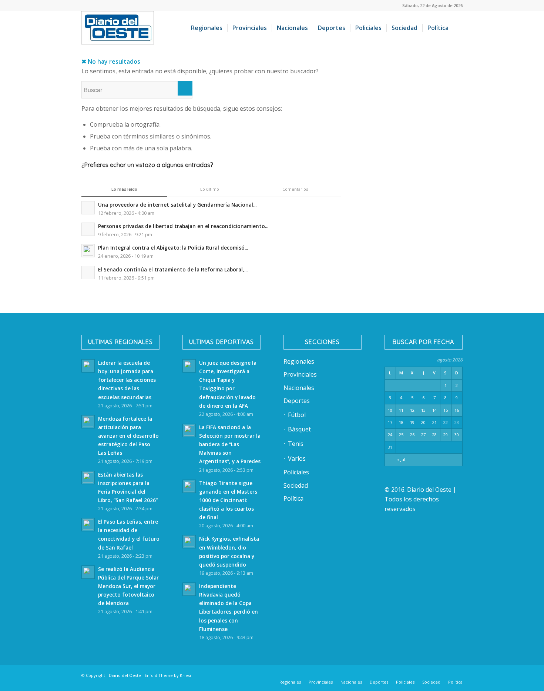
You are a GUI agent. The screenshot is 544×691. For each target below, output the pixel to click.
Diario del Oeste (125, 675)
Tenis (295, 444)
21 (434, 422)
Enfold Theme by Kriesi (168, 675)
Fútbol (297, 415)
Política (293, 498)
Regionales (298, 361)
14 (434, 410)
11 (401, 410)
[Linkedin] (379, 674)
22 (445, 422)
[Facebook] (368, 674)
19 (412, 422)
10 (390, 410)
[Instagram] (412, 674)
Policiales (296, 472)
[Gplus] (445, 674)
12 (412, 410)
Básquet (299, 429)
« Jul (401, 459)
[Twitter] (390, 674)
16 (456, 410)
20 (423, 422)
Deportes (296, 401)
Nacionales (298, 388)
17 (390, 422)
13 (423, 410)
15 (445, 410)
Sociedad (295, 485)
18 (401, 422)
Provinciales (300, 374)
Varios (297, 458)
